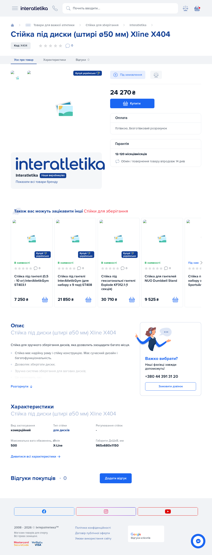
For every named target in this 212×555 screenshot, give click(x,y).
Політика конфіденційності (93, 527)
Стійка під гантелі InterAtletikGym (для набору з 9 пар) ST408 (75, 280)
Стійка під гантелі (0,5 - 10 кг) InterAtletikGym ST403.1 (31, 280)
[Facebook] (44, 511)
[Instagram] (106, 511)
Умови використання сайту (93, 538)
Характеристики (54, 60)
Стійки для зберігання (106, 211)
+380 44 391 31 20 (161, 376)
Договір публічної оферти (92, 533)
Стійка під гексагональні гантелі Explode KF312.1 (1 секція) (118, 282)
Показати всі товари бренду (37, 182)
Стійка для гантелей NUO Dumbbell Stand (161, 278)
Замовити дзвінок (171, 386)
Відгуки (82, 60)
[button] (201, 262)
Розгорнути (19, 386)
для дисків (61, 430)
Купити (135, 103)
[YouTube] (168, 511)
